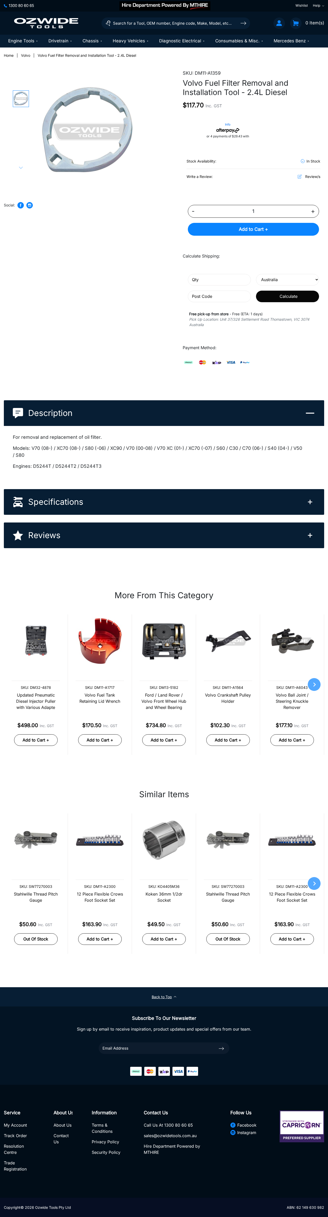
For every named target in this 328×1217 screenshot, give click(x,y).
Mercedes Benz (290, 40)
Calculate (289, 296)
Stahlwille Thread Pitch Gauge (36, 897)
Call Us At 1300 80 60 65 (168, 1125)
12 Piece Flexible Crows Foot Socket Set (100, 897)
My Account (15, 1125)
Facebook (247, 1125)
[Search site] (243, 23)
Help (316, 6)
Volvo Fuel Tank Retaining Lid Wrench (99, 698)
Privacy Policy (105, 1141)
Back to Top (162, 997)
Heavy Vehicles (129, 40)
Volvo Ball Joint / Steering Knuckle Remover (292, 701)
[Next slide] (20, 167)
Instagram (246, 1132)
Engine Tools (21, 40)
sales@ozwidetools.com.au (170, 1135)
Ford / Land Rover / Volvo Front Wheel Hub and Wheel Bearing (163, 701)
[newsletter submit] (221, 1048)
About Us (62, 1125)
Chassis (91, 40)
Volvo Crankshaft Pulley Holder (228, 698)
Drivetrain (58, 40)
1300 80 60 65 (21, 5)
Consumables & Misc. (237, 40)
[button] (21, 98)
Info (227, 124)
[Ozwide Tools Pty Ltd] (46, 23)
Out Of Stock (35, 939)
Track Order (15, 1135)
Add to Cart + (253, 229)
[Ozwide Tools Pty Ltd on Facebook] (20, 205)
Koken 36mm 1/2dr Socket (164, 897)
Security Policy (106, 1152)
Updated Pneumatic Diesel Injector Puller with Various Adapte (36, 701)
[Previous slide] (20, 94)
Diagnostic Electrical (180, 40)
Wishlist (301, 6)
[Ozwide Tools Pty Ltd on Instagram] (29, 205)
